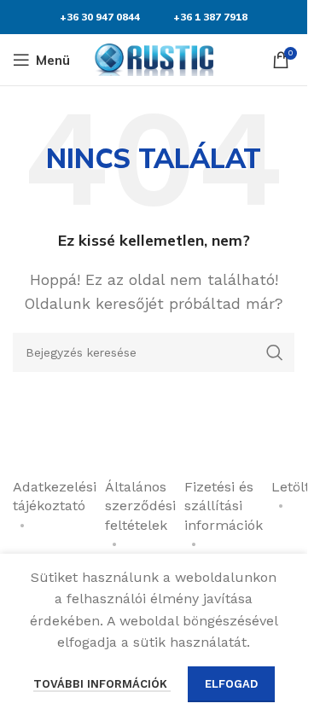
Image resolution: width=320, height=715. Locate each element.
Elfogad (231, 683)
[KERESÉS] (274, 352)
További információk (102, 683)
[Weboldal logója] (153, 58)
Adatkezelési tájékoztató (54, 496)
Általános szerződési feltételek (140, 506)
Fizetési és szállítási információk (223, 506)
